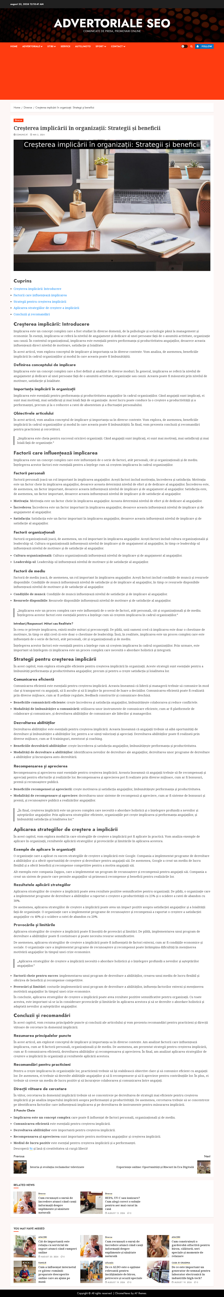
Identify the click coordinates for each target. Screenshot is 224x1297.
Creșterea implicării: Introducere (37, 289)
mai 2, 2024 (39, 135)
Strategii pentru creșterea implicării (40, 302)
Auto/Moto (83, 46)
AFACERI (42, 1237)
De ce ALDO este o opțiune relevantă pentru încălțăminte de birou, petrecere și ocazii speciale (124, 1272)
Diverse (18, 120)
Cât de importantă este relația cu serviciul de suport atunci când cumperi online (57, 1247)
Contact (117, 46)
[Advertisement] (112, 75)
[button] (191, 46)
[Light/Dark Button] (184, 46)
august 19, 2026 (116, 1282)
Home (13, 46)
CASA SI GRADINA (181, 1263)
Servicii (65, 46)
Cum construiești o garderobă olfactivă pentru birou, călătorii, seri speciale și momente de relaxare (191, 1249)
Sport (100, 46)
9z (31, 1148)
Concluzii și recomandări (32, 314)
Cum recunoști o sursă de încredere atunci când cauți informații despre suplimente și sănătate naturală (57, 1205)
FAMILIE (42, 1263)
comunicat (22, 135)
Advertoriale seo (112, 23)
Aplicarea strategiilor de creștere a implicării (46, 308)
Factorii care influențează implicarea (40, 295)
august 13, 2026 (116, 1213)
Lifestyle (109, 1263)
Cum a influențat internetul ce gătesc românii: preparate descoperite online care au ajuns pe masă (57, 1274)
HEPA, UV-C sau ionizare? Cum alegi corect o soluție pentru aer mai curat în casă (122, 1203)
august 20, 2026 (49, 1257)
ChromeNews (122, 1293)
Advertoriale (31, 46)
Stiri (50, 46)
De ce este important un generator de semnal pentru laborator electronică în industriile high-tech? (191, 1272)
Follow (207, 46)
